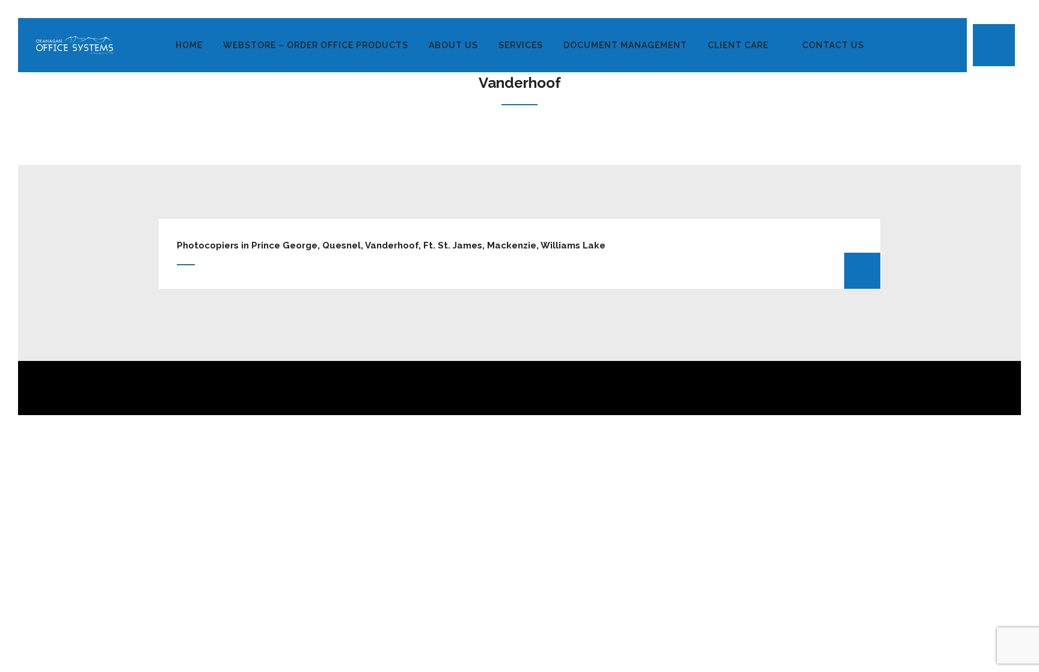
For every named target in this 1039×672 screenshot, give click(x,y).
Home (189, 45)
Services (520, 45)
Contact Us (833, 45)
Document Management (625, 45)
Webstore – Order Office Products (315, 45)
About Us (453, 45)
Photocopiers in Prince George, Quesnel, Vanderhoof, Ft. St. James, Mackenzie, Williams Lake (391, 245)
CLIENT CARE (738, 45)
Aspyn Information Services (558, 512)
